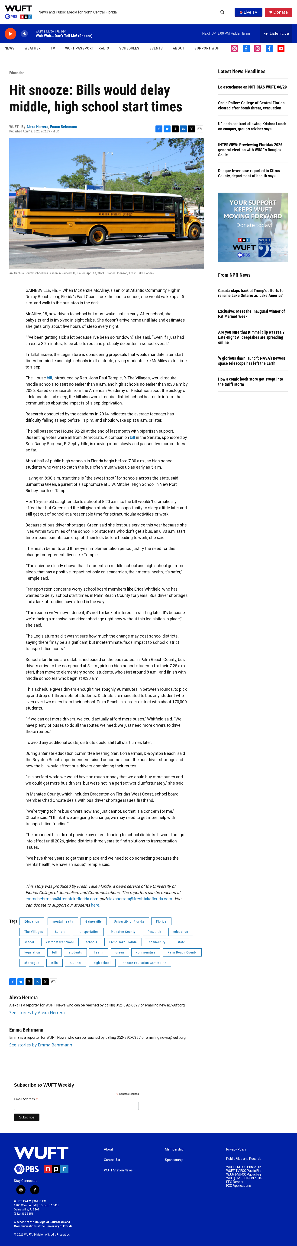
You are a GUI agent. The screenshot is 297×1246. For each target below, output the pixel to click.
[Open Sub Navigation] (18, 48)
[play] (10, 33)
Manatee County (123, 932)
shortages (31, 963)
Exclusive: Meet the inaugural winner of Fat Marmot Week (251, 314)
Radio (104, 48)
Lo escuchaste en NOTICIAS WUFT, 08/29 (252, 87)
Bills (54, 963)
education (180, 932)
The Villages (33, 932)
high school (102, 963)
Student (75, 963)
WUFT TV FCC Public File (243, 1171)
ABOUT (178, 48)
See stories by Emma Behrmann (40, 1045)
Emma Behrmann (63, 126)
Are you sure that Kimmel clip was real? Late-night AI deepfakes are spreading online (251, 337)
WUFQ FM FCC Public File (244, 1178)
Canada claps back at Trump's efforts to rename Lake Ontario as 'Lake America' (251, 293)
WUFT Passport (79, 48)
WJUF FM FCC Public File (243, 1174)
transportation (88, 932)
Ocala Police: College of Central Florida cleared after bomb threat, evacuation (251, 105)
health (98, 952)
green (120, 952)
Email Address (26, 1099)
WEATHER (33, 48)
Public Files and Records (243, 1159)
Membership (174, 1149)
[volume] (24, 34)
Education (16, 72)
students (75, 952)
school (29, 942)
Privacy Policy (236, 1149)
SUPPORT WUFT (207, 48)
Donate (280, 12)
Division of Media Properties (52, 1234)
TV (53, 48)
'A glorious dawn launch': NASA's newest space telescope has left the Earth (251, 361)
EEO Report (234, 1182)
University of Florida (129, 921)
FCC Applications (238, 1185)
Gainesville (93, 921)
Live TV (250, 12)
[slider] (31, 33)
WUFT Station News (118, 1170)
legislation (32, 952)
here (95, 905)
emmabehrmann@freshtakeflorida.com (62, 898)
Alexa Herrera (37, 126)
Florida (161, 921)
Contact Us (112, 1160)
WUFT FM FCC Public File (243, 1167)
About (108, 1149)
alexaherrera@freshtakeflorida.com (139, 898)
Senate (60, 932)
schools (91, 942)
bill (49, 377)
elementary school (60, 942)
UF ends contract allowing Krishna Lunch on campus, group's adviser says (252, 126)
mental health (62, 921)
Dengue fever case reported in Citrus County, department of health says (249, 173)
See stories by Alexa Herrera (37, 1012)
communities (145, 952)
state (181, 942)
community (157, 942)
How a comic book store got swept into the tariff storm (250, 382)
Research (154, 932)
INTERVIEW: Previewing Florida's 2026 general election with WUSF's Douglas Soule (250, 149)
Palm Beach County (182, 952)
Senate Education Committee (144, 963)
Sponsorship (174, 1160)
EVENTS (156, 48)
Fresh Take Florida (123, 942)
